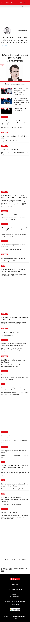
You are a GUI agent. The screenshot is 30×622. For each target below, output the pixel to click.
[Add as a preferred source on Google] (15, 609)
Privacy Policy (15, 592)
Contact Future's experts (15, 587)
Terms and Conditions (15, 589)
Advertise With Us (15, 596)
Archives (23, 559)
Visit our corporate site (21, 616)
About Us (15, 584)
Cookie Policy (15, 594)
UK (2, 571)
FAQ (15, 599)
